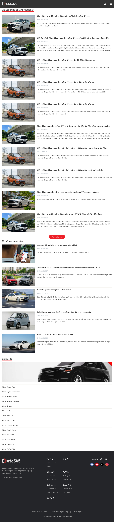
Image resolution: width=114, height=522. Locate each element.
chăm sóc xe (51, 489)
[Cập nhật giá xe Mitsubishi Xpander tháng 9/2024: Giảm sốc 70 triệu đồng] (18, 222)
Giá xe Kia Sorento (8, 411)
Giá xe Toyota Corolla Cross (11, 392)
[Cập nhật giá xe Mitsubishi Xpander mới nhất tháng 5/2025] (18, 24)
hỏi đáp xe (67, 476)
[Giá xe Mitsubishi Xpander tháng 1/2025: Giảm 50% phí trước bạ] (18, 112)
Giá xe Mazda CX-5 (8, 420)
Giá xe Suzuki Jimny (9, 430)
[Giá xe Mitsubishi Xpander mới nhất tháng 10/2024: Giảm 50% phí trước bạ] (18, 178)
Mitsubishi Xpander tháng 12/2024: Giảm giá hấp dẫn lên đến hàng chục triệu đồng (74, 126)
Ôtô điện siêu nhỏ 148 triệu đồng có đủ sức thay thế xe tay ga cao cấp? (64, 312)
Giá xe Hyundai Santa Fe (10, 401)
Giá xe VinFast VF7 (8, 435)
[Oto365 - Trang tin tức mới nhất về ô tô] (10, 4)
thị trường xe (52, 463)
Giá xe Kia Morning (8, 444)
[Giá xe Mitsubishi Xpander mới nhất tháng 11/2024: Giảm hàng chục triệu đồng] (18, 156)
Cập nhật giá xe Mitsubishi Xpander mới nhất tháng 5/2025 (63, 16)
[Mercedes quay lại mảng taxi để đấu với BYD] (18, 298)
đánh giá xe (51, 479)
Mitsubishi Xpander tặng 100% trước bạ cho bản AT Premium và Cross (68, 192)
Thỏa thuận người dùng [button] (59, 512)
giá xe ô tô (51, 498)
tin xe (49, 466)
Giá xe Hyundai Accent (9, 396)
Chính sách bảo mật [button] (39, 512)
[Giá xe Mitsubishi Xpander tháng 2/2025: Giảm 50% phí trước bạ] (18, 90)
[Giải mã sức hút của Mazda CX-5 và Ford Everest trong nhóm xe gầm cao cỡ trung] (18, 276)
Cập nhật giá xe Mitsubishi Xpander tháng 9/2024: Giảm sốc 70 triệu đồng (69, 214)
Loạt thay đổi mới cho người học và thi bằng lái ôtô (57, 245)
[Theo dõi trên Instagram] (107, 464)
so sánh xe (51, 476)
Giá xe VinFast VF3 (8, 449)
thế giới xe (67, 492)
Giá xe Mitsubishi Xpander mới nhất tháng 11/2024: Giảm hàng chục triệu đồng (72, 148)
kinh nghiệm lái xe (53, 492)
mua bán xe (67, 479)
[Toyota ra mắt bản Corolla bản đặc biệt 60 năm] (18, 343)
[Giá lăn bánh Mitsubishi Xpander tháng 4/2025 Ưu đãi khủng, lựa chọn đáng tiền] (18, 46)
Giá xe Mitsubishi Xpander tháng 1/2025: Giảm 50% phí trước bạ (65, 104)
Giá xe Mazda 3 (7, 416)
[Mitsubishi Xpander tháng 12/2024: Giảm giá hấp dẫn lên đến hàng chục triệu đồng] (18, 134)
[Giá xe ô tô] (57, 372)
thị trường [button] (51, 459)
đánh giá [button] (50, 472)
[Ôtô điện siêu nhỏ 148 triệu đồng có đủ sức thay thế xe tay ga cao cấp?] (18, 321)
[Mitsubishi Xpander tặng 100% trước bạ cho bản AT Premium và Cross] (18, 200)
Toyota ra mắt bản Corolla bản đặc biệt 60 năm (55, 334)
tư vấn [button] (66, 472)
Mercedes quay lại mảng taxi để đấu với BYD (54, 290)
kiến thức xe (67, 489)
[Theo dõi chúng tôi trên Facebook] (92, 464)
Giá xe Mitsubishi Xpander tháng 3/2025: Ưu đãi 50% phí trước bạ (66, 60)
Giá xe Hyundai (7, 406)
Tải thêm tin (57, 237)
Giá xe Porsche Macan (10, 425)
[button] (107, 3)
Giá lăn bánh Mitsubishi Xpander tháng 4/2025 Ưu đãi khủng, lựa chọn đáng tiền (73, 38)
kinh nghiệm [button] (52, 485)
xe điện (66, 459)
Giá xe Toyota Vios (8, 387)
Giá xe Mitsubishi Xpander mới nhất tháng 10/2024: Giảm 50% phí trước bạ (70, 170)
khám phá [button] (67, 485)
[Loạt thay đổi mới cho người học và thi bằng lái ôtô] (18, 253)
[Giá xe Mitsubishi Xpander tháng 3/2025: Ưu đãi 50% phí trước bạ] (18, 68)
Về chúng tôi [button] (77, 512)
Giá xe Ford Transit (8, 439)
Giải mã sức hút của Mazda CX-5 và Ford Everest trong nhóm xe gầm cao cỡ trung (68, 267)
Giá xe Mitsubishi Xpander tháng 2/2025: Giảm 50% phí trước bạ (65, 82)
